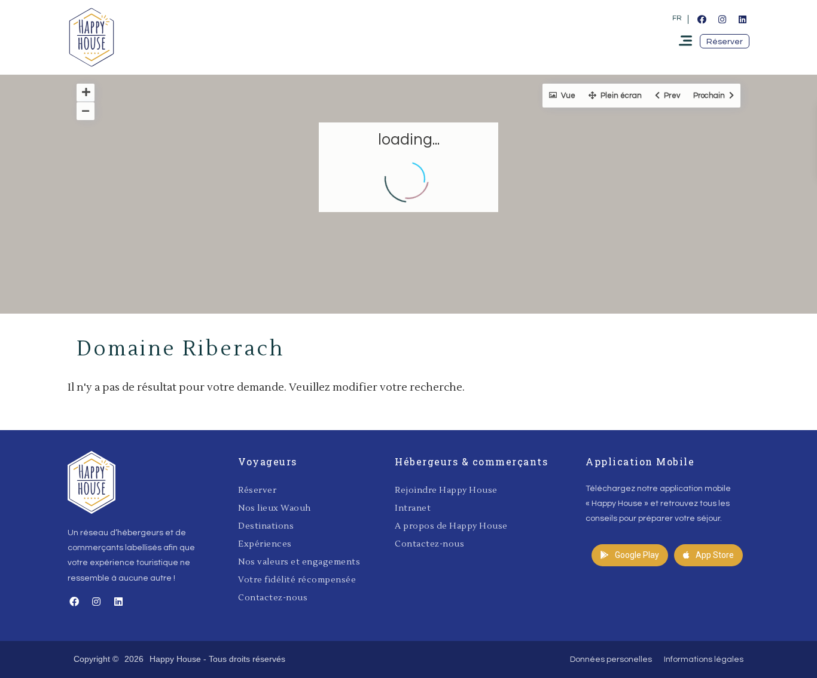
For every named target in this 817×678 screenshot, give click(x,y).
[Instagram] (722, 19)
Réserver (257, 490)
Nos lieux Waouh (274, 508)
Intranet (413, 508)
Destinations (266, 526)
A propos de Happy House (451, 526)
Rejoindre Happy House (446, 490)
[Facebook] (701, 19)
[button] (724, 41)
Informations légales (703, 659)
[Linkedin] (742, 19)
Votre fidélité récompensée (297, 580)
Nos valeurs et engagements (299, 562)
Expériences (265, 544)
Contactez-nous (272, 598)
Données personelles (611, 659)
